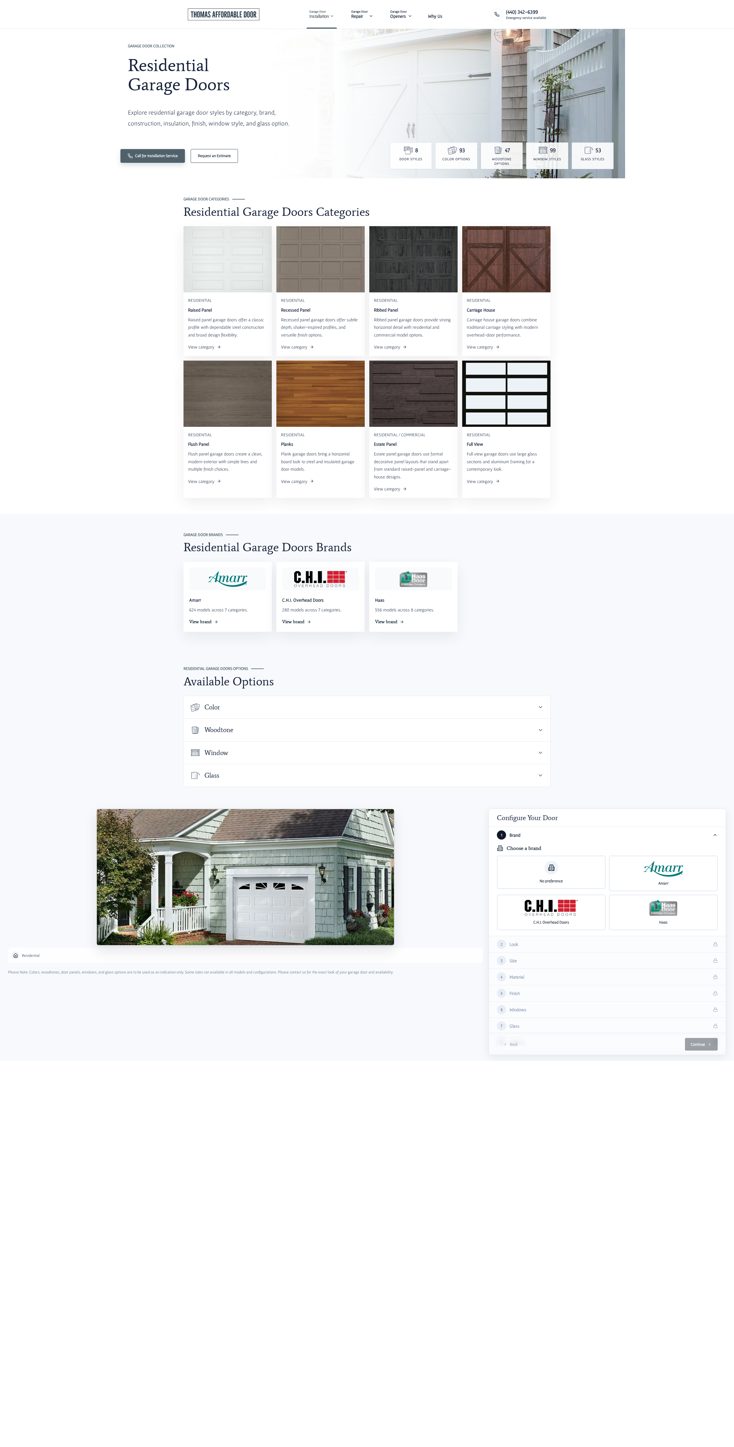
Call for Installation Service (156, 155)
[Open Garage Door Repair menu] (371, 14)
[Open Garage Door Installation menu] (332, 14)
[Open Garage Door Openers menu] (410, 14)
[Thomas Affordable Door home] (223, 14)
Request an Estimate (214, 155)
